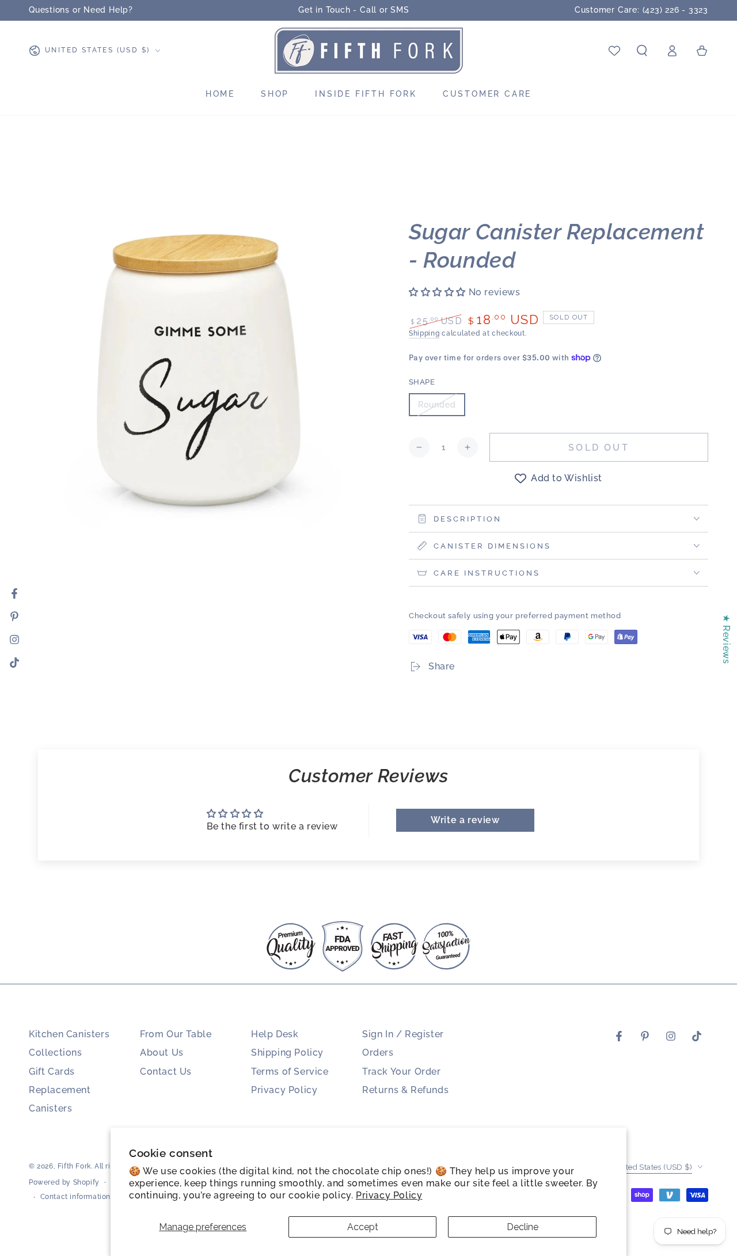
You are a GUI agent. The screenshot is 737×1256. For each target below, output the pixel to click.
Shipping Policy (287, 1052)
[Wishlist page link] (614, 50)
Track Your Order (401, 1071)
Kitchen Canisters (69, 1034)
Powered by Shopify (64, 1182)
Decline (522, 1226)
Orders (378, 1052)
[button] (642, 50)
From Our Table (175, 1034)
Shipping (424, 333)
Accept (362, 1226)
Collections (55, 1052)
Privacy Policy (389, 1195)
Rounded (441, 408)
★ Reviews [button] (726, 639)
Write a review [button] (465, 820)
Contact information (75, 1197)
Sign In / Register (403, 1034)
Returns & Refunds (405, 1089)
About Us (162, 1052)
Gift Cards (52, 1071)
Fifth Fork (74, 1166)
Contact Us (166, 1071)
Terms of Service (290, 1071)
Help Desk (274, 1034)
